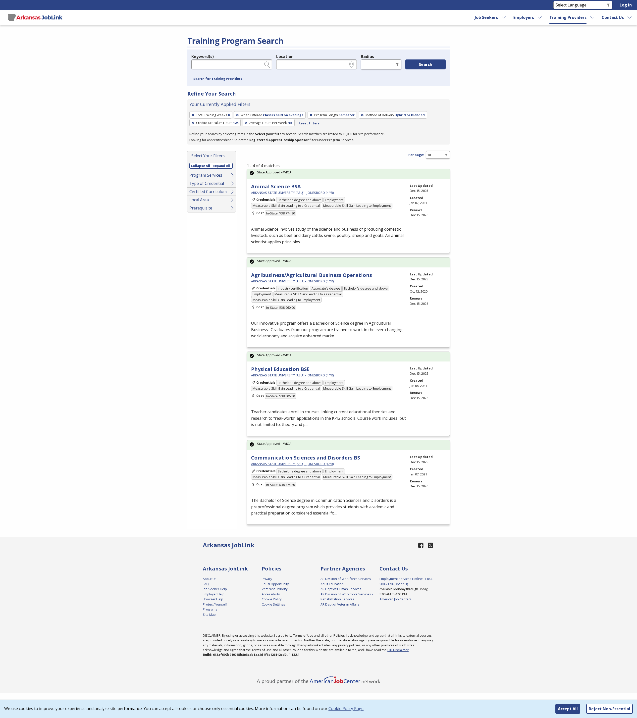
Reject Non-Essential (609, 709)
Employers (523, 17)
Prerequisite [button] (200, 208)
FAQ (206, 584)
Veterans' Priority (274, 589)
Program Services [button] (205, 175)
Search (425, 64)
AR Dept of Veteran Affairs (340, 604)
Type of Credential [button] (206, 183)
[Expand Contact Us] (630, 17)
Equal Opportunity (275, 584)
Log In (626, 5)
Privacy (267, 578)
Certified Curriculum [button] (208, 191)
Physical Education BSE (280, 369)
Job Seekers (486, 17)
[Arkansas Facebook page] (421, 545)
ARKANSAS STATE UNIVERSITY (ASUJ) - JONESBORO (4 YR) (292, 192)
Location (285, 56)
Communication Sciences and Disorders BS (305, 457)
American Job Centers (395, 599)
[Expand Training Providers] (592, 17)
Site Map (209, 614)
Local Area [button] (199, 200)
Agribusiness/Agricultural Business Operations (311, 275)
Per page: (416, 155)
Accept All (568, 709)
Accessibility (271, 594)
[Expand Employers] (540, 17)
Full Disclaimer (398, 650)
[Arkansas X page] (430, 545)
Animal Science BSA (276, 186)
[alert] (348, 174)
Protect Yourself (215, 604)
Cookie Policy (271, 599)
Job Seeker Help (215, 589)
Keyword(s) (202, 56)
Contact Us (613, 17)
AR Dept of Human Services (340, 589)
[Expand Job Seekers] (504, 17)
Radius (367, 56)
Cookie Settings (273, 604)
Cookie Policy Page (346, 708)
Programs (210, 609)
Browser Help (213, 599)
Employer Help (213, 594)
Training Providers (567, 17)
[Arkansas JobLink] (35, 17)
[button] (217, 79)
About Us (209, 578)
